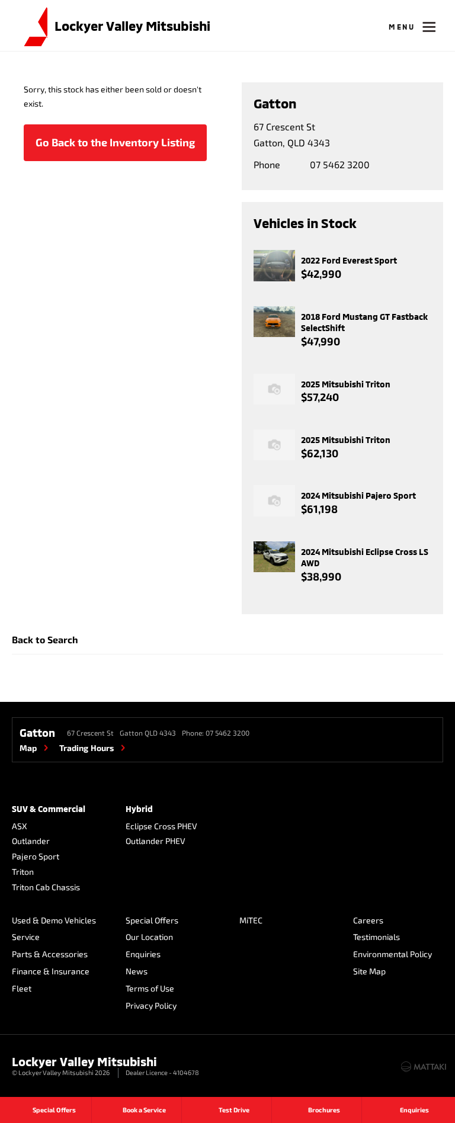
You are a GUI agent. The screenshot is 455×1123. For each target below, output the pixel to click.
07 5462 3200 (340, 164)
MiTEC (250, 920)
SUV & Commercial (48, 809)
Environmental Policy (392, 954)
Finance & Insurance (50, 971)
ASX (19, 826)
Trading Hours (86, 748)
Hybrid (139, 809)
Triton (23, 872)
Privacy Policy (151, 1005)
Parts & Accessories (50, 954)
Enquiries (143, 954)
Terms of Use (150, 988)
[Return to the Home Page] (23, 1065)
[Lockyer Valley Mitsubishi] (29, 25)
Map (28, 748)
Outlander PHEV (155, 841)
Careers (368, 920)
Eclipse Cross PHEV (161, 826)
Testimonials (376, 937)
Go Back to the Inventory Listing (115, 142)
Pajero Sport (35, 856)
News (137, 971)
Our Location (149, 937)
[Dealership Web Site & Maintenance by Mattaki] (423, 1066)
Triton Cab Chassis (46, 887)
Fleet (21, 988)
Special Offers (152, 920)
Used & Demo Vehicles (54, 920)
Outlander (31, 841)
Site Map (369, 971)
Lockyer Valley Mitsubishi (132, 25)
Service (26, 937)
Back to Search (45, 639)
